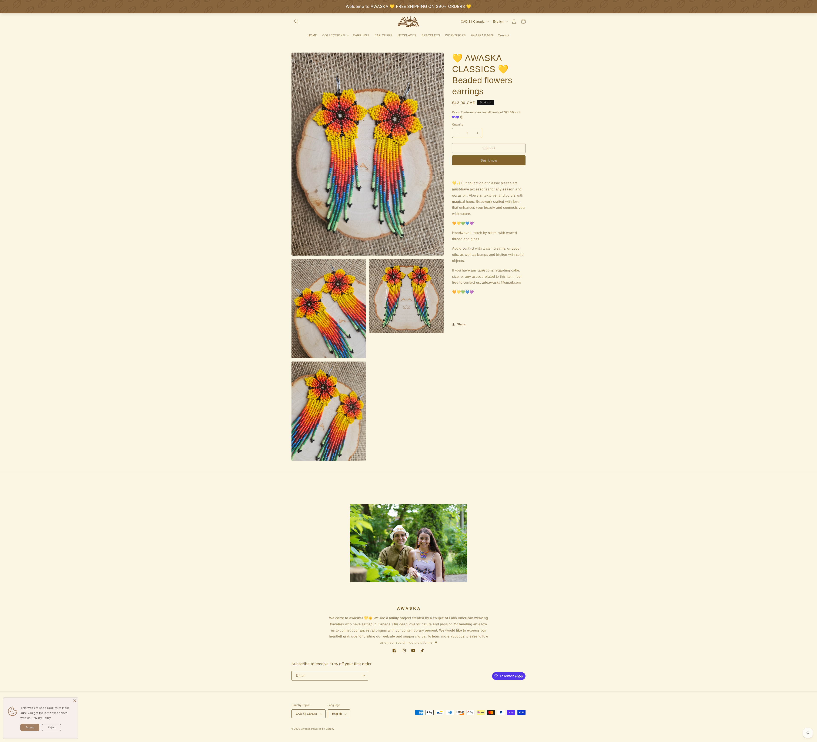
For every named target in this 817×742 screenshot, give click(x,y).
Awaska (305, 729)
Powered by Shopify (323, 729)
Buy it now (489, 160)
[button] (296, 21)
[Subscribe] (363, 676)
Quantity (457, 124)
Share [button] (461, 324)
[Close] (75, 701)
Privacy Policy (41, 718)
